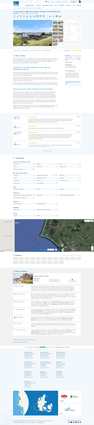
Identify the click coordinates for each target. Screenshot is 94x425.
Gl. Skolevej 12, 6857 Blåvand (30, 339)
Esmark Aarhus (27, 381)
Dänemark (38, 5)
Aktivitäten (61, 5)
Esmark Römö (59, 371)
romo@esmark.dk (59, 375)
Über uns (79, 5)
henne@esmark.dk (43, 366)
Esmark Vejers (59, 362)
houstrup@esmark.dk (28, 366)
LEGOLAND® (38, 334)
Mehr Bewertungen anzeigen (47, 151)
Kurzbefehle (71, 251)
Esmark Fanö (43, 371)
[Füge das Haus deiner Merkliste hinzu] (79, 12)
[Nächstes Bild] (79, 16)
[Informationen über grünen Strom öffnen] (59, 17)
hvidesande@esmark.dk (60, 356)
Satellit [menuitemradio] (91, 220)
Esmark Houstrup (27, 362)
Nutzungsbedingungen (91, 251)
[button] (47, 234)
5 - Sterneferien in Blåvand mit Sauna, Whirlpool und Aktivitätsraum (31, 8)
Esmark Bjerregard (44, 352)
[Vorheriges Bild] (15, 33)
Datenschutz (33, 422)
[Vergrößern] (92, 247)
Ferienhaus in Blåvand (36, 105)
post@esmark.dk (27, 385)
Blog (74, 5)
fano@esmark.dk (43, 375)
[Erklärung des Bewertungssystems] (16, 13)
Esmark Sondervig (28, 352)
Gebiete (19, 339)
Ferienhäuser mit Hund (47, 5)
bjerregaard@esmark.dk (44, 356)
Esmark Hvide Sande (60, 352)
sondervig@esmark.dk (28, 356)
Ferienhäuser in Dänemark (23, 342)
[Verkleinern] (92, 249)
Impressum (28, 422)
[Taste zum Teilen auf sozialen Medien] (76, 12)
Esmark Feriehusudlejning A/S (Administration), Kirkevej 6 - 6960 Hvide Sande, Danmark (29, 420)
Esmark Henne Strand (44, 362)
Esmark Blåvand (68, 64)
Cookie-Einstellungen (40, 422)
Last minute (68, 5)
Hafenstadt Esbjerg (62, 296)
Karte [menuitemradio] (86, 220)
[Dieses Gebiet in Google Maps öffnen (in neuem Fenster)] (2, 251)
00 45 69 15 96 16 (55, 279)
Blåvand (27, 13)
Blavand (32, 286)
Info (56, 5)
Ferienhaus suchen (29, 5)
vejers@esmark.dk (59, 366)
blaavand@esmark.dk (56, 281)
